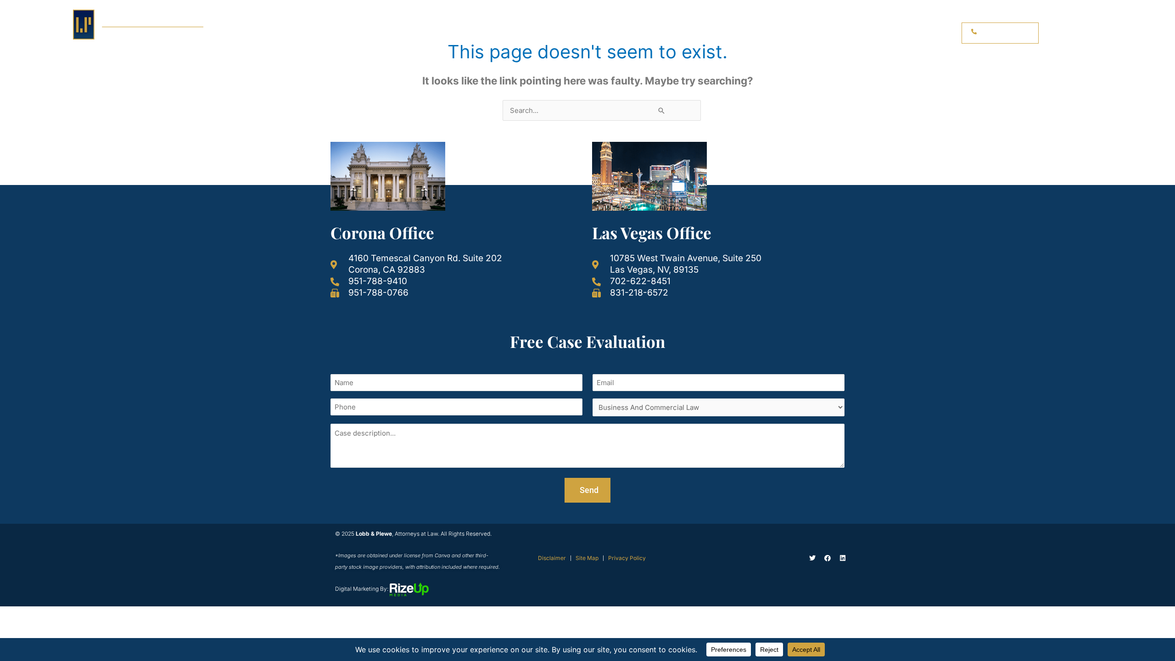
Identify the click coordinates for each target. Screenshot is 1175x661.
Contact (921, 33)
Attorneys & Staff (772, 33)
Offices (841, 33)
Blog (884, 33)
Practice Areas (691, 33)
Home (641, 33)
